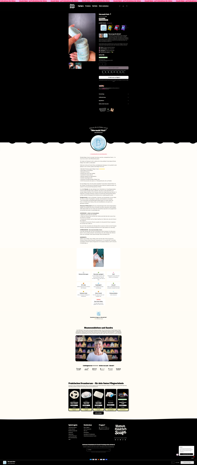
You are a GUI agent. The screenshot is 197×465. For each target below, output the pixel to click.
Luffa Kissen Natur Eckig (98, 403)
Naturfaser (110, 402)
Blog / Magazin (87, 427)
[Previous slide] (99, 27)
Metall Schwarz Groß (123, 403)
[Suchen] (119, 6)
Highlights (81, 6)
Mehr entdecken (104, 6)
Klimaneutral (86, 432)
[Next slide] (128, 27)
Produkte (88, 6)
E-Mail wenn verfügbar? (114, 77)
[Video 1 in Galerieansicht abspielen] (78, 66)
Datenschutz (70, 434)
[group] (103, 28)
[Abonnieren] (109, 449)
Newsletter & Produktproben (89, 434)
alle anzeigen (98, 413)
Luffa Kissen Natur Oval (86, 403)
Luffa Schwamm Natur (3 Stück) (74, 403)
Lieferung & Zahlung (72, 427)
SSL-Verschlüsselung (72, 437)
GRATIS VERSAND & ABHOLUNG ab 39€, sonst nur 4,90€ (106, 60)
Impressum (70, 432)
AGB (69, 439)
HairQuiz (94, 6)
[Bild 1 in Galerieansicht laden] (71, 66)
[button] (126, 6)
